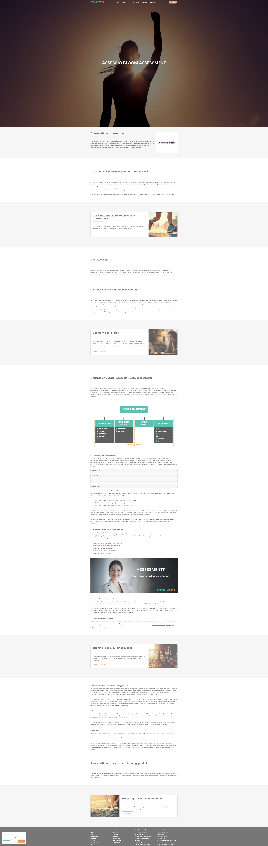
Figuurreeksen (117, 840)
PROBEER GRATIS (127, 813)
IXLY (91, 835)
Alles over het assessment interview (142, 839)
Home (117, 2)
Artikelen (144, 2)
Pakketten (125, 2)
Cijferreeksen (116, 842)
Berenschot (93, 838)
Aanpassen (6, 841)
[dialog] (14, 838)
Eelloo (92, 844)
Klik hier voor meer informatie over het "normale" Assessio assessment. (154, 195)
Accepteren (21, 841)
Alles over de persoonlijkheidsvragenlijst (142, 843)
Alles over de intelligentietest (143, 836)
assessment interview (99, 714)
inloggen (172, 2)
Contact (153, 2)
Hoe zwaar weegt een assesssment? (141, 834)
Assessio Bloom (94, 842)
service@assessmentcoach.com (166, 840)
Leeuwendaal (94, 836)
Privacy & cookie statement (165, 844)
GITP (91, 833)
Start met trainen (99, 351)
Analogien (116, 835)
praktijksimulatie (132, 690)
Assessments (135, 2)
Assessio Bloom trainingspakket (104, 519)
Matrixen (115, 833)
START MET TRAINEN (99, 233)
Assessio (92, 840)
